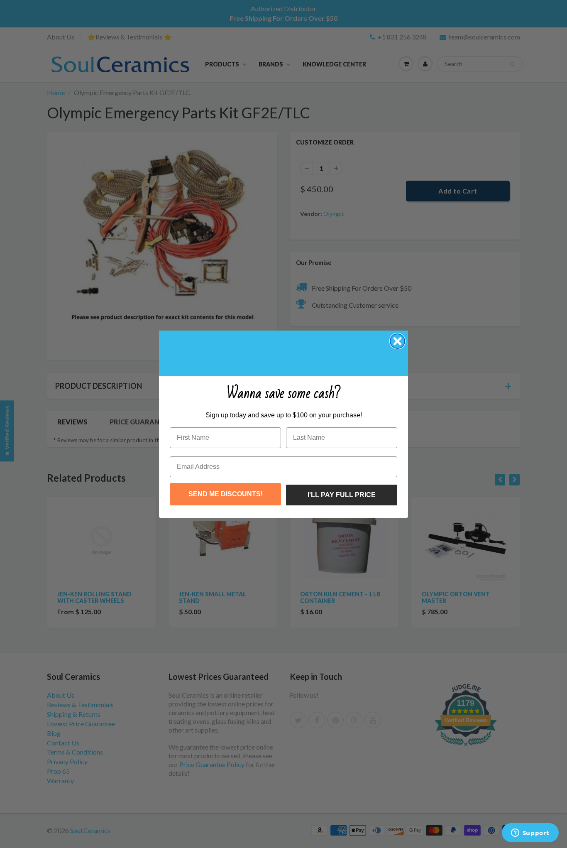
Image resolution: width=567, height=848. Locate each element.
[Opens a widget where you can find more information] (530, 833)
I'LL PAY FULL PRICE (342, 494)
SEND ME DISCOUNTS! (225, 494)
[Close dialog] (397, 341)
